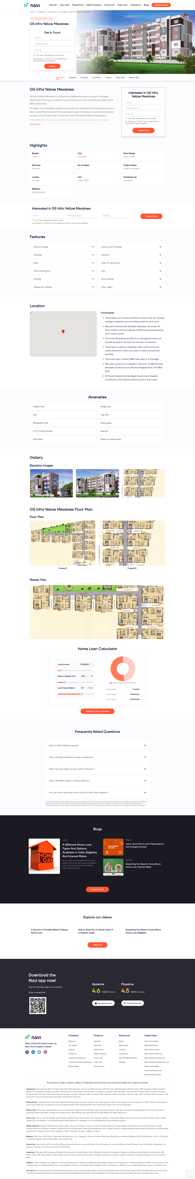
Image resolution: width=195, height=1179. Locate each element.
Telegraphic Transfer (86, 1136)
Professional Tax (159, 1144)
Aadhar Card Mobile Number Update (93, 1163)
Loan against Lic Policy (107, 1102)
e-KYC (74, 1136)
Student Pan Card (151, 1173)
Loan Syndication (137, 1102)
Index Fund (99, 1110)
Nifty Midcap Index (79, 1113)
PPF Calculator (66, 1092)
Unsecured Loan (45, 1102)
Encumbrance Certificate (100, 1118)
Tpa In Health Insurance (111, 1128)
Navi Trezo (64, 5)
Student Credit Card (102, 1136)
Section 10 (39, 1147)
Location (84, 77)
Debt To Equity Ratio (50, 1139)
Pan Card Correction (78, 1171)
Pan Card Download (62, 1171)
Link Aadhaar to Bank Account (119, 1165)
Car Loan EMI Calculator (135, 1092)
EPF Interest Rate (44, 1155)
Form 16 (99, 1144)
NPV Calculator (145, 1094)
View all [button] (96, 945)
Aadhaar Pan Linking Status (118, 1163)
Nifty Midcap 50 (93, 1113)
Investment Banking (128, 1136)
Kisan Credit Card (65, 1139)
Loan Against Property (55, 1121)
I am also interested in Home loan (50, 55)
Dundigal (35, 180)
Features (72, 77)
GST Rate (66, 1147)
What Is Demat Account (56, 1110)
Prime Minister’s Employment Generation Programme (109, 1152)
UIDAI (36, 1163)
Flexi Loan (55, 1102)
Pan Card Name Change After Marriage (64, 1173)
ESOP (34, 1155)
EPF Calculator (133, 1089)
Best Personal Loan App (69, 1102)
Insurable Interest (149, 1126)
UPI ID (155, 1136)
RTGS (139, 1136)
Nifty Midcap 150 (120, 1113)
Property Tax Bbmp (117, 1118)
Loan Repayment (123, 1102)
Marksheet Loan (90, 1105)
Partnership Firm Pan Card (134, 1173)
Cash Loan (122, 5)
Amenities (96, 77)
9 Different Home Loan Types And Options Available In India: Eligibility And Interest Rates (80, 850)
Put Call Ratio (88, 1110)
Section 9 (106, 1144)
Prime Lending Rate (123, 1105)
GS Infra (35, 157)
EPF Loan (79, 1105)
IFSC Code (47, 1136)
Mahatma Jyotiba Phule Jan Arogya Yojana (66, 1128)
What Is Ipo (41, 1110)
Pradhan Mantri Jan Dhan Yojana (64, 1155)
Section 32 (57, 1147)
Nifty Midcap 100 (106, 1113)
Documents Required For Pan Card (114, 1171)
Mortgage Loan (85, 1121)
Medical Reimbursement (92, 1128)
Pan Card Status (41, 1171)
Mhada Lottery (154, 1118)
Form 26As (148, 1144)
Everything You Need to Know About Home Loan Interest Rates (143, 865)
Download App (161, 5)
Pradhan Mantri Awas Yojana (78, 1118)
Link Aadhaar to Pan (102, 1173)
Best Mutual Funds (143, 1110)
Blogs (146, 5)
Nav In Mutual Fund (127, 1110)
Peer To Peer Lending (153, 1102)
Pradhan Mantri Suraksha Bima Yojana (55, 1126)
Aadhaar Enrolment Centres (142, 1165)
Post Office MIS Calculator (70, 1089)
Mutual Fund (78, 5)
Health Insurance (93, 5)
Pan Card (51, 1171)
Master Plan (134, 77)
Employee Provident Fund (57, 1152)
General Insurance (93, 1126)
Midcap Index (66, 1113)
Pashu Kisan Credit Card (106, 1105)
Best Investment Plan (85, 1155)
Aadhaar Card (45, 1163)
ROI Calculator (158, 1094)
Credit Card (56, 1136)
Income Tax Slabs (88, 1144)
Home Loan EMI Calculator (92, 1089)
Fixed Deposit (155, 1152)
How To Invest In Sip (111, 1110)
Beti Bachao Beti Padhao (139, 1152)
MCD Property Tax (72, 1121)
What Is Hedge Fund (52, 1113)
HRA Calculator (93, 1094)
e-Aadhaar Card (160, 1165)
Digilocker (55, 1163)
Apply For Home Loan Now (97, 711)
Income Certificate (118, 1144)
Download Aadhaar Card (69, 1163)
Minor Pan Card (151, 1171)
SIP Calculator (108, 1089)
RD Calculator (90, 1092)
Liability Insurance (93, 1131)
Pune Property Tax (99, 1121)
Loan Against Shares (66, 1105)
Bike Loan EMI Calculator (155, 1092)
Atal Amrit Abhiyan (148, 1128)
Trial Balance (147, 1136)
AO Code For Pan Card (136, 1171)
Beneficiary (115, 1136)
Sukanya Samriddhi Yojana (78, 1152)
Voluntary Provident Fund (145, 1155)
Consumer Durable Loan (89, 1102)
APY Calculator (132, 1094)
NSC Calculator (105, 1094)
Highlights (60, 77)
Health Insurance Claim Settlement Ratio (53, 1131)
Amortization (41, 1121)
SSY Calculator (120, 1089)
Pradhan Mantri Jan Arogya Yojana (114, 1126)
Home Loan (109, 5)
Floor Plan (120, 77)
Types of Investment (127, 1155)
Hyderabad (82, 157)
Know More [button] (97, 889)
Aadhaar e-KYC (101, 1165)
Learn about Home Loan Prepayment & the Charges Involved (145, 845)
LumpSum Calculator (104, 1092)
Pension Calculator (52, 1092)
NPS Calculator (146, 1089)
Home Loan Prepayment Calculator (48, 1097)
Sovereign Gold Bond (74, 1110)
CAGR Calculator (119, 1094)
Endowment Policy (135, 1126)
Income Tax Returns (73, 1144)
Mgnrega (39, 1152)
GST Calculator (119, 1092)
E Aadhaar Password (137, 1163)
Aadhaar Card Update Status (83, 1165)
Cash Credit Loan (37, 1105)
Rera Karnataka (112, 1121)
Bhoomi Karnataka (141, 1118)
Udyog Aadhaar (65, 1165)
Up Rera (122, 1121)
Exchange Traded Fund (34, 1113)
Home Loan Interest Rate (45, 1118)
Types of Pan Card (117, 1173)
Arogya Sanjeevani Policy (131, 1128)
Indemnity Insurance (77, 1131)
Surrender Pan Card (87, 1173)
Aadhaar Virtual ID (34, 1165)
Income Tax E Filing (57, 1144)
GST (47, 1144)
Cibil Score (38, 1136)
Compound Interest (34, 1139)
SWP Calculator (159, 1089)
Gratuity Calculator (78, 1094)
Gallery (108, 77)
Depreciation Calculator (72, 1097)
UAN (45, 1152)
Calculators (135, 5)
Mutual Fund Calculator (35, 1092)
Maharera (129, 1118)
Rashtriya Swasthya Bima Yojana (106, 1155)
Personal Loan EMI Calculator (48, 1089)
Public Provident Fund (134, 1144)
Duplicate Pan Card (93, 1171)
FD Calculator (78, 1092)
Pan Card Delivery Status (40, 1173)
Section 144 (48, 1147)
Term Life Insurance (77, 1126)
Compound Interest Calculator (58, 1094)
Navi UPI (53, 5)
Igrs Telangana (61, 1118)
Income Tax (40, 1144)
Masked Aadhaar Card (50, 1165)
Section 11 (30, 1147)
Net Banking (66, 1136)
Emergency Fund (51, 1105)
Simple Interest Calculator (36, 1094)
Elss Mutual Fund (157, 1110)
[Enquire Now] (52, 66)
